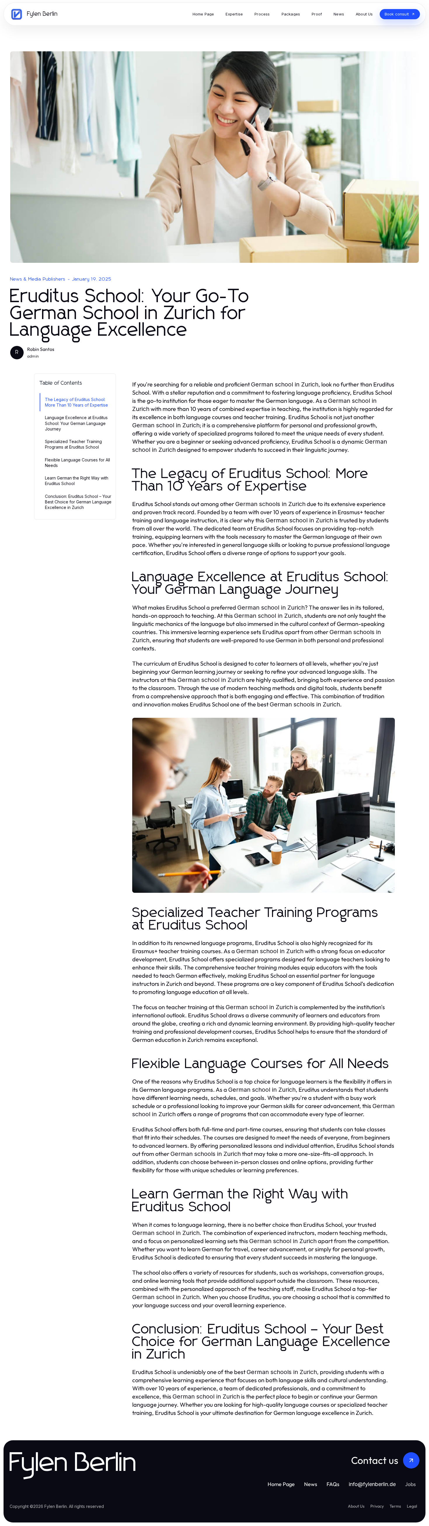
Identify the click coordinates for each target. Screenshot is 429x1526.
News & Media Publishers (38, 279)
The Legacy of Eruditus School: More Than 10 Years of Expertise (76, 402)
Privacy (377, 1506)
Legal (412, 1506)
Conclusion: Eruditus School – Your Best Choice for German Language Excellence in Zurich (78, 502)
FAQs (333, 1484)
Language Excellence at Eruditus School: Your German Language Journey (76, 423)
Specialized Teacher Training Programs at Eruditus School (73, 444)
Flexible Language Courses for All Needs (77, 462)
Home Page (281, 1484)
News (310, 1484)
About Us (356, 1506)
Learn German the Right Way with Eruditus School (76, 480)
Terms (395, 1506)
